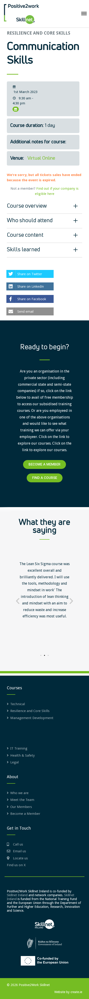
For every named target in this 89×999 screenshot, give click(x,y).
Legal (14, 762)
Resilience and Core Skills (38, 33)
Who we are (19, 793)
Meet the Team (22, 800)
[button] (18, 601)
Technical (17, 704)
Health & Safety (22, 755)
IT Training (18, 748)
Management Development (31, 718)
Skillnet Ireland (17, 895)
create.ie (76, 992)
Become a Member (25, 814)
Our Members (21, 807)
